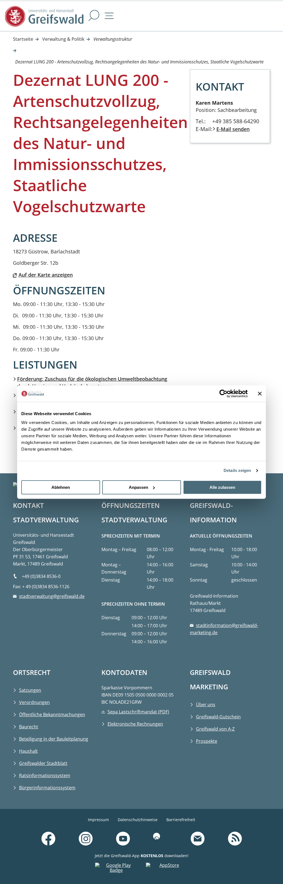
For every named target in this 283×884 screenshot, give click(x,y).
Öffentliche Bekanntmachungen (52, 714)
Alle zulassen (222, 487)
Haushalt (28, 751)
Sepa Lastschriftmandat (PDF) (138, 712)
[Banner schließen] (260, 393)
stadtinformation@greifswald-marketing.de (224, 629)
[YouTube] (123, 839)
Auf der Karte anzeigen (46, 274)
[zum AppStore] (167, 869)
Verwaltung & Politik (63, 39)
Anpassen (138, 487)
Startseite (23, 39)
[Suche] (94, 16)
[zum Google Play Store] (116, 869)
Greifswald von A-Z (215, 729)
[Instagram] (86, 839)
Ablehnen (60, 487)
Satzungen (30, 690)
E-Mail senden (233, 129)
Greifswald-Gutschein (218, 717)
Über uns (205, 704)
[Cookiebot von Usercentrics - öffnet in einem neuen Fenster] (223, 393)
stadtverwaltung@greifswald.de (52, 596)
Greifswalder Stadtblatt (43, 763)
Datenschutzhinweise (138, 819)
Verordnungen (34, 702)
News (260, 831)
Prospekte (206, 741)
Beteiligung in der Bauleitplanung (53, 739)
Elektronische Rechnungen (135, 724)
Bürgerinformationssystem (47, 788)
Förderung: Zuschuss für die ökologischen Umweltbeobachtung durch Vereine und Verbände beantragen (92, 382)
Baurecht (28, 727)
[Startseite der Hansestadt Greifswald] (44, 16)
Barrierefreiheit (180, 819)
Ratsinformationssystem (44, 775)
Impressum (98, 819)
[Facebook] (48, 839)
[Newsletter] (198, 839)
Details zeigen (237, 470)
